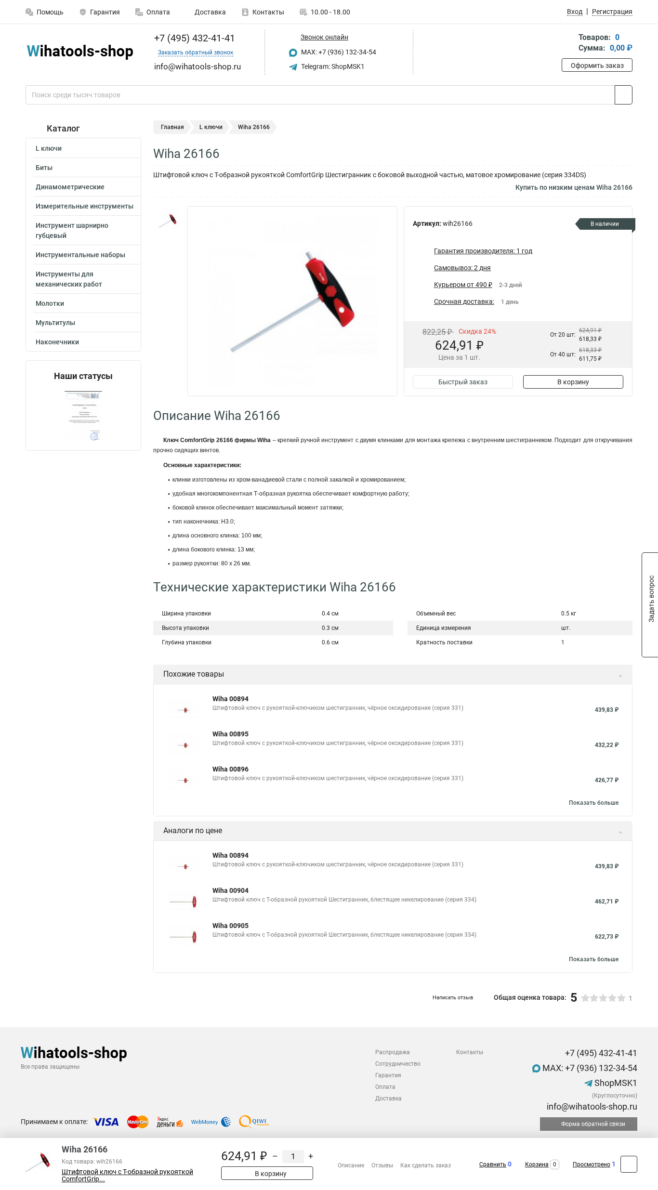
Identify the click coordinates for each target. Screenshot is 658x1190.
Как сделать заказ (425, 1165)
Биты (44, 167)
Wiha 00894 (230, 699)
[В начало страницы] (628, 1164)
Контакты (268, 12)
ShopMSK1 (614, 1083)
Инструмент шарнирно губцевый (72, 230)
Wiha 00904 (230, 890)
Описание (351, 1165)
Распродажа (392, 1052)
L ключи (49, 148)
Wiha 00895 (230, 734)
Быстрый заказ (462, 382)
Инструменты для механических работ (69, 279)
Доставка (209, 12)
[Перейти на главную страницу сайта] (80, 52)
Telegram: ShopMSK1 (332, 66)
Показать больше (594, 802)
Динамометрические (70, 187)
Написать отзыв (453, 997)
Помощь (50, 12)
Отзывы (382, 1165)
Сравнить (492, 1164)
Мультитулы (55, 323)
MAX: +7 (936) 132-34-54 (338, 52)
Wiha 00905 (230, 925)
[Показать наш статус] (83, 415)
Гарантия (105, 12)
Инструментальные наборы (80, 255)
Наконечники (57, 342)
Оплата (158, 12)
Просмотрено (591, 1164)
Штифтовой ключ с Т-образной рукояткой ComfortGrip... (127, 1175)
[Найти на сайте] (623, 95)
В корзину (573, 382)
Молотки (50, 303)
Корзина (537, 1164)
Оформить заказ (597, 65)
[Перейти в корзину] (568, 43)
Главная (172, 127)
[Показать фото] (167, 220)
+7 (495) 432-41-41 (193, 38)
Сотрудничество (398, 1063)
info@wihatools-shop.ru (591, 1106)
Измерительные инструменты (84, 206)
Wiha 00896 (230, 769)
